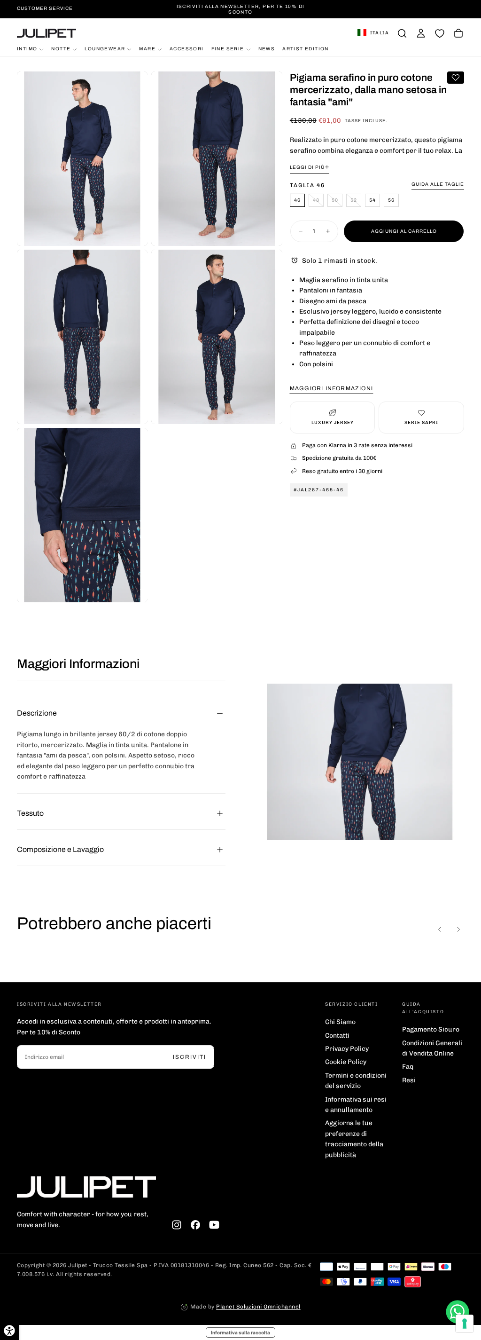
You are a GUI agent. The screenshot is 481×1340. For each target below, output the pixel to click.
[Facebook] (195, 1224)
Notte (60, 48)
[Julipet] (86, 1187)
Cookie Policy (345, 1062)
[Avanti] (458, 929)
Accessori (187, 48)
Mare (147, 48)
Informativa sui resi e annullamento (356, 1105)
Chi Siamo (340, 1022)
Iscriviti (189, 1057)
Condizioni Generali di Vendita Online (432, 1048)
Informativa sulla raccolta (240, 1332)
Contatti (337, 1036)
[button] (373, 33)
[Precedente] (439, 929)
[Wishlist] (439, 33)
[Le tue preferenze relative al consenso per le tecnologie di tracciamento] (464, 1323)
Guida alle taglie (437, 184)
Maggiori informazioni (331, 388)
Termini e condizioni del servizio (356, 1081)
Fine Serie (227, 48)
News (266, 48)
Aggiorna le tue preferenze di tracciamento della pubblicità (354, 1139)
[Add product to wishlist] (455, 77)
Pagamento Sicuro (430, 1029)
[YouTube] (214, 1224)
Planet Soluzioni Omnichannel (258, 1306)
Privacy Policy (347, 1049)
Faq (407, 1067)
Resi (409, 1080)
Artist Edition (305, 48)
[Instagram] (176, 1224)
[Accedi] (421, 33)
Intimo (27, 48)
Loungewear (105, 48)
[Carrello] (458, 33)
